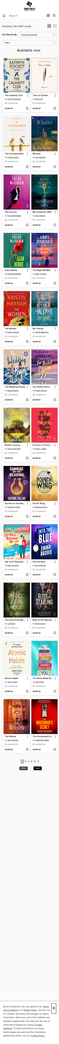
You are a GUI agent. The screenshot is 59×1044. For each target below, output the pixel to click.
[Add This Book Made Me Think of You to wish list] (55, 691)
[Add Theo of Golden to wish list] (55, 109)
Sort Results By (9, 34)
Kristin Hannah (13, 332)
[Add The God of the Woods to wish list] (27, 633)
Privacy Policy (30, 1010)
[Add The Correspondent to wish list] (27, 167)
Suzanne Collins (13, 507)
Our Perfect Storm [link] (41, 387)
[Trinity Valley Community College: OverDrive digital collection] (29, 6)
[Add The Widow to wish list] (27, 750)
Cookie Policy (37, 1035)
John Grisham (12, 740)
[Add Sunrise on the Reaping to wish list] (27, 517)
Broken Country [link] (12, 445)
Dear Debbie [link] (11, 270)
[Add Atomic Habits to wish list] (27, 691)
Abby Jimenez (40, 274)
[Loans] (48, 16)
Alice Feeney (40, 216)
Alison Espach (12, 390)
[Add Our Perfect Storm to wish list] (55, 400)
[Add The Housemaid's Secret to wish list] (55, 750)
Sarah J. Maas (40, 449)
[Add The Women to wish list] (27, 342)
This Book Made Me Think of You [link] (43, 678)
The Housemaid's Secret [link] (43, 736)
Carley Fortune (41, 390)
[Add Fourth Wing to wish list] (55, 517)
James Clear (12, 682)
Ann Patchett (40, 157)
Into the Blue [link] (39, 562)
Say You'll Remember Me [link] (15, 562)
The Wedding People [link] (15, 387)
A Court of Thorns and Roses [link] (43, 445)
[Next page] (38, 761)
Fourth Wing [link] (39, 503)
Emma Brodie (40, 565)
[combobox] (24, 15)
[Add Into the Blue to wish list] (55, 575)
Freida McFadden (14, 216)
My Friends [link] (38, 328)
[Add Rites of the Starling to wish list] (55, 633)
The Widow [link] (10, 736)
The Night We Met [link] (41, 270)
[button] (49, 26)
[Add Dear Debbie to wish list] (27, 283)
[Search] (4, 15)
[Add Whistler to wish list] (55, 167)
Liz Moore (11, 624)
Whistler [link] (37, 154)
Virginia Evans (13, 157)
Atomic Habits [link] (11, 678)
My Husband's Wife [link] (42, 212)
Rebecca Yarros (41, 507)
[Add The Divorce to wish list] (27, 225)
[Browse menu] (54, 15)
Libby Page (39, 682)
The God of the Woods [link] (15, 620)
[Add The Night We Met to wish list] (55, 283)
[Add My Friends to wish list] (55, 342)
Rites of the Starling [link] (42, 620)
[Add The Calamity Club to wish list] (27, 109)
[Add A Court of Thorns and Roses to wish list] (55, 458)
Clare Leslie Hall (13, 449)
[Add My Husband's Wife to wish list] (55, 225)
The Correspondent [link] (14, 154)
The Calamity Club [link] (14, 95)
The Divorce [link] (11, 212)
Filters (7, 43)
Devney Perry (40, 624)
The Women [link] (10, 328)
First (23, 768)
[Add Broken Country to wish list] (27, 458)
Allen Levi (39, 99)
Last (38, 768)
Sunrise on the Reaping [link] (15, 503)
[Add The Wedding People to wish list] (27, 400)
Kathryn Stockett (14, 99)
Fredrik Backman (42, 332)
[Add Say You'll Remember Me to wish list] (27, 575)
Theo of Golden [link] (40, 95)
